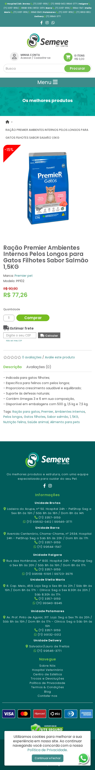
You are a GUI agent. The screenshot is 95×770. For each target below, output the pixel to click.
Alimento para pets (65, 422)
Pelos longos (12, 416)
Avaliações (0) (38, 366)
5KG (75, 416)
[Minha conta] (14, 56)
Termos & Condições (47, 687)
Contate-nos (47, 696)
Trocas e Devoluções (47, 678)
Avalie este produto (60, 357)
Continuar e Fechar (48, 758)
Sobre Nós (47, 666)
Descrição (12, 366)
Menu (45, 82)
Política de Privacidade (47, 683)
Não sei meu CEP (14, 340)
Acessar (26, 58)
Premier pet (24, 275)
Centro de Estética (47, 674)
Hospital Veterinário (47, 670)
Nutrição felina (14, 422)
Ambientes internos (70, 411)
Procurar (77, 68)
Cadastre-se (42, 58)
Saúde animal (38, 422)
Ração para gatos (26, 411)
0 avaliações (32, 357)
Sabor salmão (57, 416)
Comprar (33, 317)
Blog (47, 691)
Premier (47, 411)
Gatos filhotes (35, 416)
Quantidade (11, 309)
